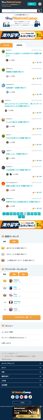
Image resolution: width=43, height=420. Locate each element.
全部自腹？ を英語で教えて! (16, 87)
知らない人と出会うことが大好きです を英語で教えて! (23, 54)
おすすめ (6, 45)
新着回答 (19, 45)
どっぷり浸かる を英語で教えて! (17, 122)
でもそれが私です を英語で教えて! (18, 138)
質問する (31, 4)
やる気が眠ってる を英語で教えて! (18, 170)
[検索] (39, 10)
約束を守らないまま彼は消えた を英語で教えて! (23, 202)
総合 (23, 274)
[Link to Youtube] (21, 397)
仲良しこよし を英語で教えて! (17, 154)
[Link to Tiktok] (30, 397)
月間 (14, 241)
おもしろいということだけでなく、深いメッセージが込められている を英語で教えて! (23, 104)
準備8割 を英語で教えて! (15, 72)
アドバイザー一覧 (21, 317)
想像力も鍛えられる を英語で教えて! (19, 186)
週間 (4, 241)
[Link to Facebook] (17, 397)
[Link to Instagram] (26, 397)
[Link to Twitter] (12, 397)
